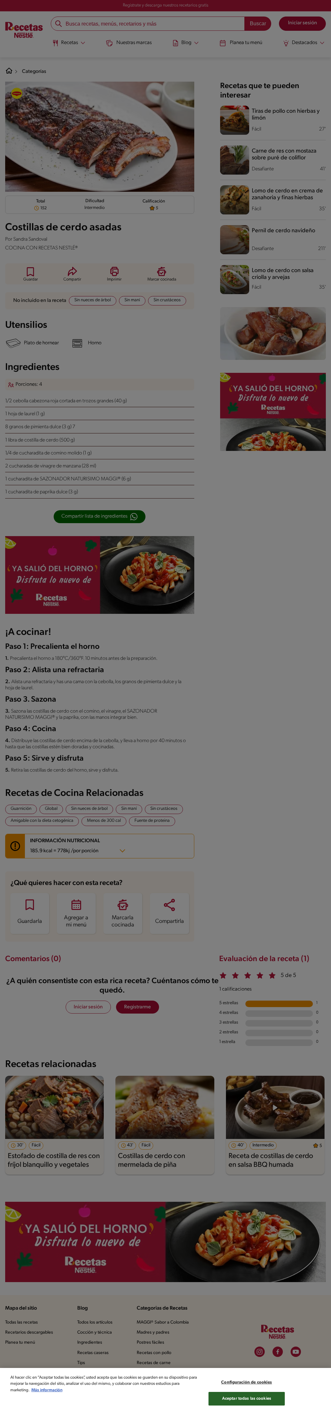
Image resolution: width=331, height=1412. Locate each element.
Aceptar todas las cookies (246, 1398)
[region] (165, 1390)
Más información (46, 1390)
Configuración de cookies (246, 1382)
